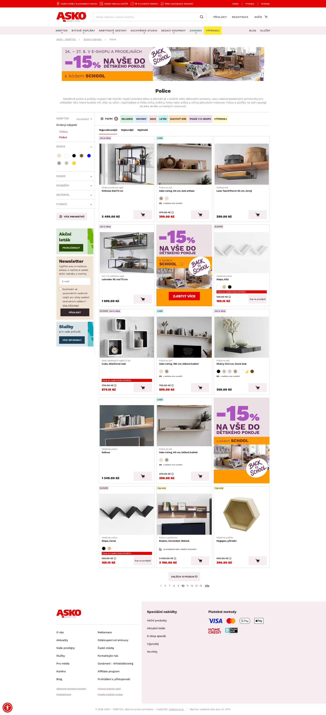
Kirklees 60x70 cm (112, 189)
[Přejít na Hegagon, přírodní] (241, 514)
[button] (7, 707)
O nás (60, 632)
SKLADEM (127, 119)
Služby (265, 30)
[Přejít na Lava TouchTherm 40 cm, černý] (241, 164)
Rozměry (62, 185)
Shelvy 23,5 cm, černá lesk (231, 362)
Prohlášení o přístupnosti (114, 679)
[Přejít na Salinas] (127, 425)
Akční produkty (157, 620)
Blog (252, 30)
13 (196, 585)
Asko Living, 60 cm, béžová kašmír (178, 451)
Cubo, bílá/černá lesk (116, 362)
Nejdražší (143, 130)
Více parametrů (74, 216)
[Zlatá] (74, 163)
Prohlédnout (71, 247)
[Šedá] (59, 163)
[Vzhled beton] (230, 371)
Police (63, 137)
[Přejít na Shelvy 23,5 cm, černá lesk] (241, 337)
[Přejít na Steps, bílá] (241, 252)
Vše (207, 585)
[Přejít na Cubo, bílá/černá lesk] (127, 337)
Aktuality (62, 640)
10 (183, 585)
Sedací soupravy (173, 30)
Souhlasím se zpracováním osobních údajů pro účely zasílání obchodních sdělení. (75, 295)
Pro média (62, 663)
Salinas (109, 451)
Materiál (63, 194)
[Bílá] (67, 156)
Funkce (61, 204)
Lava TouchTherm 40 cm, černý (234, 189)
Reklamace (105, 632)
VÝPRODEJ (220, 119)
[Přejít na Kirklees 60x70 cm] (127, 164)
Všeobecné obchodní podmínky (71, 689)
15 (201, 585)
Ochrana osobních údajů (109, 689)
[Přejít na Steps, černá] (127, 514)
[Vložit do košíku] (143, 214)
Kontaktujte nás (108, 655)
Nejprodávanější (108, 130)
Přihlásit (220, 17)
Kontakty (265, 4)
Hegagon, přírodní (226, 539)
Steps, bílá (224, 278)
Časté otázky (106, 648)
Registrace (240, 17)
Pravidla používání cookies (110, 694)
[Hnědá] (81, 156)
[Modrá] (89, 156)
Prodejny (250, 4)
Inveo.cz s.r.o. (176, 709)
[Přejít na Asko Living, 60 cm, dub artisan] (184, 164)
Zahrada (196, 30)
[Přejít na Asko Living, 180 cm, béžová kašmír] (184, 337)
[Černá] (74, 156)
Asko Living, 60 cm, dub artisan (176, 189)
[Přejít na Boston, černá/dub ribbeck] (184, 514)
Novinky (141, 119)
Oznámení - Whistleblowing (115, 663)
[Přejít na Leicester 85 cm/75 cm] (127, 252)
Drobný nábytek (66, 125)
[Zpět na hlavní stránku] (71, 16)
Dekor (61, 176)
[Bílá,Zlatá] (246, 371)
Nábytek (62, 118)
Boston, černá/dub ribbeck (174, 539)
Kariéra (61, 671)
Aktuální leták (156, 628)
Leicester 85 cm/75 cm (115, 278)
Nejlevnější (127, 130)
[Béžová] (59, 156)
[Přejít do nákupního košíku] (261, 17)
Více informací (70, 305)
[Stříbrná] (67, 163)
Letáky (235, 4)
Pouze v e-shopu (200, 119)
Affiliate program (109, 671)
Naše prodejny (65, 648)
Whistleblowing (63, 694)
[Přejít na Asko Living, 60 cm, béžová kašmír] (184, 425)
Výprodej (152, 643)
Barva (60, 146)
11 (187, 585)
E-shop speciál (156, 636)
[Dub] (161, 198)
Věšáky (63, 131)
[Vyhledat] (202, 17)
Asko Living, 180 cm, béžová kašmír (179, 362)
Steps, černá (109, 539)
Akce (153, 119)
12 (192, 585)
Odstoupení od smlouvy (113, 640)
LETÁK (163, 119)
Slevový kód (178, 119)
